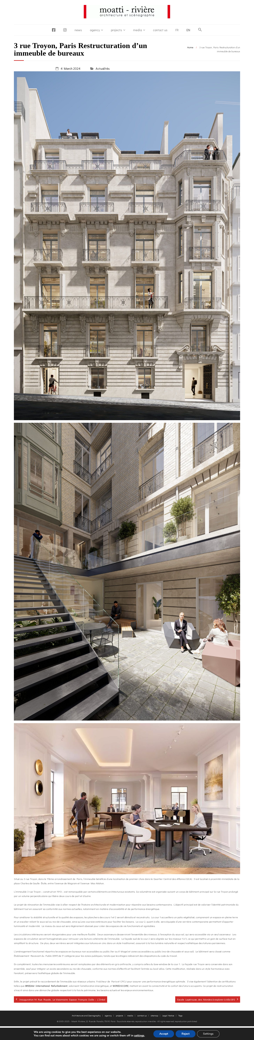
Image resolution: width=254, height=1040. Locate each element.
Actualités (103, 68)
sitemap (154, 1015)
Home (190, 47)
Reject (186, 1034)
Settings (208, 1034)
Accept (163, 1034)
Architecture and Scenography (86, 1015)
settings (139, 1035)
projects (116, 30)
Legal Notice (168, 1015)
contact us (160, 30)
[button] (200, 30)
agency (95, 30)
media (137, 30)
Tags (180, 1015)
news (78, 30)
